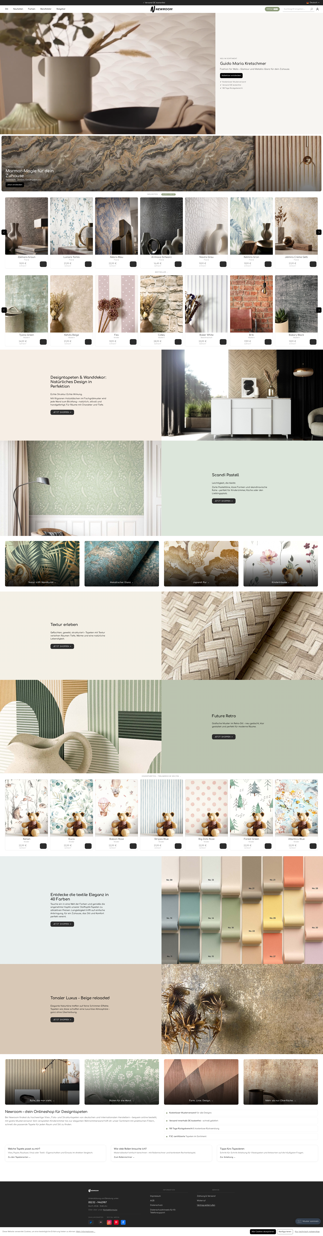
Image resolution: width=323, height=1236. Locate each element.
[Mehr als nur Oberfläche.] (281, 1082)
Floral (26, 260)
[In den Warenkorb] (43, 264)
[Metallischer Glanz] (122, 563)
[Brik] (251, 304)
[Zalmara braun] (26, 226)
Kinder (116, 337)
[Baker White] (206, 304)
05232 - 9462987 (97, 1202)
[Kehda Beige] (71, 304)
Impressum (155, 1196)
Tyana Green (26, 335)
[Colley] (161, 304)
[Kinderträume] (281, 563)
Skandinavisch (206, 337)
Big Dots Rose (206, 839)
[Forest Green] (251, 808)
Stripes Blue (161, 839)
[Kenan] (26, 808)
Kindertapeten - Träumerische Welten (160, 776)
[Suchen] (311, 9)
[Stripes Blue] (161, 808)
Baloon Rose (116, 839)
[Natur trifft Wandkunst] (42, 563)
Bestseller (160, 272)
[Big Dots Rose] (206, 808)
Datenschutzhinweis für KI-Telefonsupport (163, 1211)
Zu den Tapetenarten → (19, 1157)
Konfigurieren (285, 1232)
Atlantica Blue (296, 839)
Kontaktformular (110, 1210)
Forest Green (251, 839)
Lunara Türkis (71, 257)
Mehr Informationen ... (85, 1231)
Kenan (26, 839)
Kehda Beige (71, 335)
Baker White (206, 335)
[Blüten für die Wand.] (122, 1082)
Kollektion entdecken (231, 75)
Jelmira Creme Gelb (296, 257)
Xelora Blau (116, 257)
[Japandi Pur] (201, 563)
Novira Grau (206, 257)
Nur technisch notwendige (307, 1232)
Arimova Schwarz (161, 257)
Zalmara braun (26, 257)
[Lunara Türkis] (71, 226)
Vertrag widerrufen (206, 1205)
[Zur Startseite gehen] (161, 9)
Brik (251, 335)
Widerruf (201, 1201)
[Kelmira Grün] (251, 226)
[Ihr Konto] (317, 9)
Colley (161, 335)
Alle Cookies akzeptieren (263, 1232)
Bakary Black (296, 335)
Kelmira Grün (251, 257)
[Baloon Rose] (116, 808)
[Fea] (116, 304)
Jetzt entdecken (14, 185)
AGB (152, 1201)
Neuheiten (152, 194)
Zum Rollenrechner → (124, 1157)
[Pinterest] (116, 1222)
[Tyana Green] (26, 304)
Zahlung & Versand (206, 1196)
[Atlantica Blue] (296, 808)
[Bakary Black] (296, 304)
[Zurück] (4, 232)
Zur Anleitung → (227, 1157)
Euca (72, 839)
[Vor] (318, 232)
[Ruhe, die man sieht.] (42, 1082)
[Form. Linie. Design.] (201, 1082)
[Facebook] (123, 1222)
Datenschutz (156, 1205)
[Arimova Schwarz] (161, 226)
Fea (116, 335)
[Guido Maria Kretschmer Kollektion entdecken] (107, 73)
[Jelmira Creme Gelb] (296, 226)
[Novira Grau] (206, 226)
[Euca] (71, 808)
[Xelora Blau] (116, 226)
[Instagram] (109, 1222)
